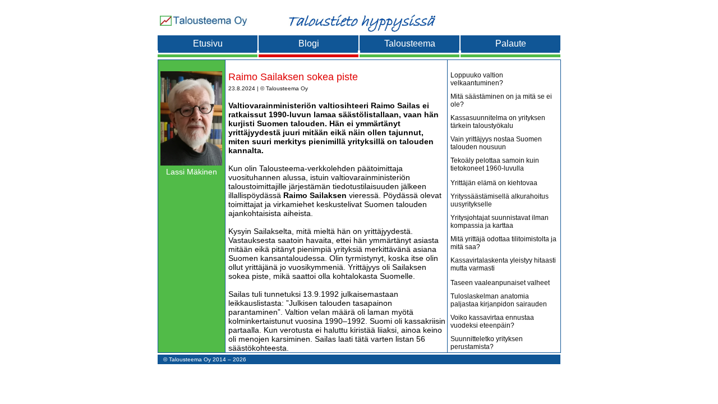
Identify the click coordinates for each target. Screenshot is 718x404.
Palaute (510, 43)
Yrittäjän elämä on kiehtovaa (493, 183)
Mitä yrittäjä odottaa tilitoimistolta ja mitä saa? (503, 243)
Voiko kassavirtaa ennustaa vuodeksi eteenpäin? (492, 321)
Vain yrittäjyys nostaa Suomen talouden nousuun (496, 143)
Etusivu (208, 43)
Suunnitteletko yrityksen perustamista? (486, 343)
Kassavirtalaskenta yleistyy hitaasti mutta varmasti (503, 264)
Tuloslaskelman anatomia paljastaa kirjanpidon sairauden (498, 300)
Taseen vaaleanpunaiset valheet (500, 283)
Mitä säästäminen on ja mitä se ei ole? (501, 100)
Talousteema (409, 43)
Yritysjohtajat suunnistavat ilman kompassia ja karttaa (499, 221)
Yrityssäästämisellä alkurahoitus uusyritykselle (499, 200)
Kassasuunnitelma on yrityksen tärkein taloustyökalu (497, 122)
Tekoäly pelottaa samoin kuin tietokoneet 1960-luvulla (494, 164)
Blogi (308, 43)
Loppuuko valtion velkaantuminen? (476, 79)
